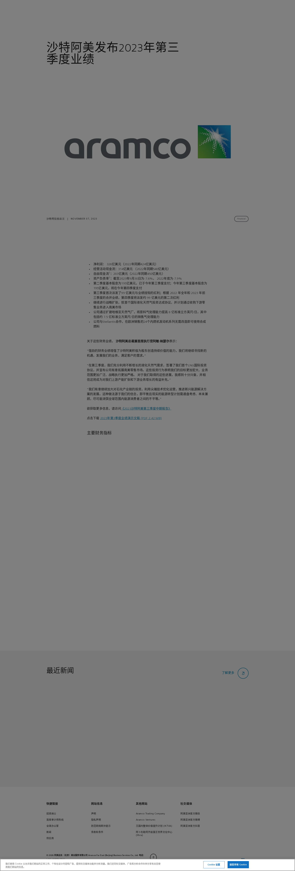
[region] (147, 865)
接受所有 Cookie (238, 864)
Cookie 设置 (214, 864)
